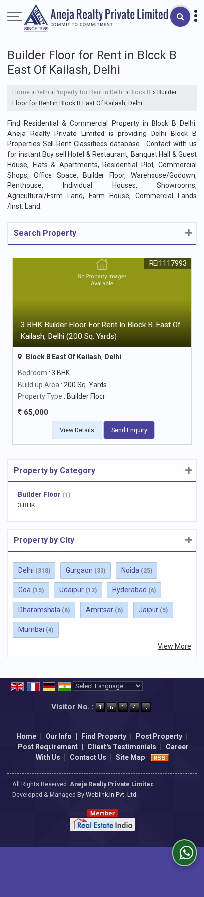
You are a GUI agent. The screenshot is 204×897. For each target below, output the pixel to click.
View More (174, 646)
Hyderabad (129, 590)
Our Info (59, 736)
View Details (77, 430)
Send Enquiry (129, 430)
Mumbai (31, 629)
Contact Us (88, 757)
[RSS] (160, 757)
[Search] (180, 17)
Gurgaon (79, 570)
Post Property (159, 736)
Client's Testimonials (121, 747)
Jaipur (148, 610)
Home (21, 92)
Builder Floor (39, 494)
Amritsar (99, 610)
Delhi (42, 92)
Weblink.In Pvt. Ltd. (112, 794)
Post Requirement (48, 747)
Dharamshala (39, 610)
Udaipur (71, 590)
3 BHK (26, 505)
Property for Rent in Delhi (89, 92)
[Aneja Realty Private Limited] (96, 18)
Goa (24, 590)
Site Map (130, 757)
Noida (130, 570)
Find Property (103, 736)
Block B (140, 92)
